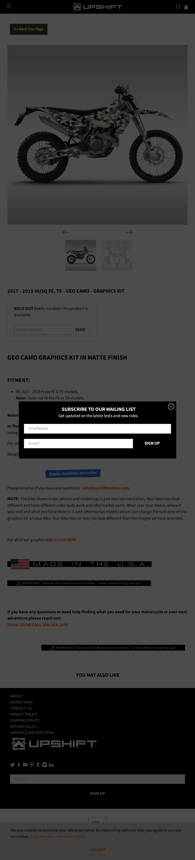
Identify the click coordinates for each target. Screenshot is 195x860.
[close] (171, 406)
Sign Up (152, 443)
